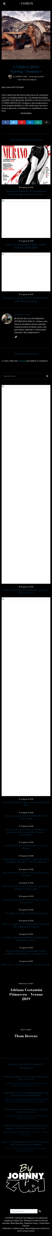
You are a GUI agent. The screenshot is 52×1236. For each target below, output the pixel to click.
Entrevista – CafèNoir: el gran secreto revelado (26, 964)
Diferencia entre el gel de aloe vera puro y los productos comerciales (26, 887)
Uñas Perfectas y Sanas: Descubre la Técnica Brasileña (26, 874)
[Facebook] (6, 122)
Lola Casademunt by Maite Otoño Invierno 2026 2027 (26, 246)
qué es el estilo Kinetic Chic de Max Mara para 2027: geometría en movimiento (26, 1143)
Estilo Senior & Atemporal (27, 80)
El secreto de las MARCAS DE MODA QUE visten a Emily (26, 299)
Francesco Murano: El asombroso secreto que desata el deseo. (26, 192)
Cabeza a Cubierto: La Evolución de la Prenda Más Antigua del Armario (26, 925)
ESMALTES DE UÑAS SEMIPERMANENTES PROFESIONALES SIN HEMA (26, 1094)
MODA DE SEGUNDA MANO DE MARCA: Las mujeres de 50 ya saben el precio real (26, 1127)
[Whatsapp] (38, 122)
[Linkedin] (30, 122)
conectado (22, 361)
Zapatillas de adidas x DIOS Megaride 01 (26, 913)
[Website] (16, 337)
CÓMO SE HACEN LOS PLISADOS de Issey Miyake (26, 847)
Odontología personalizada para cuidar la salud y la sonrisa (26, 1110)
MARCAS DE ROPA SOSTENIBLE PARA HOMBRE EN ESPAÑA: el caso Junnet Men (26, 952)
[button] (47, 376)
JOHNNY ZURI (21, 77)
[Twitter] (14, 122)
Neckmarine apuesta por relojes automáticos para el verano (26, 1078)
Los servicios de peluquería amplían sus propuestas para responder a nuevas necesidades (26, 832)
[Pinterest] (22, 122)
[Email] (46, 122)
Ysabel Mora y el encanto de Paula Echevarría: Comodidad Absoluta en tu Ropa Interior (26, 860)
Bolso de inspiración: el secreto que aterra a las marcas (26, 901)
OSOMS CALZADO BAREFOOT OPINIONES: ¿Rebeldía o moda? (26, 939)
